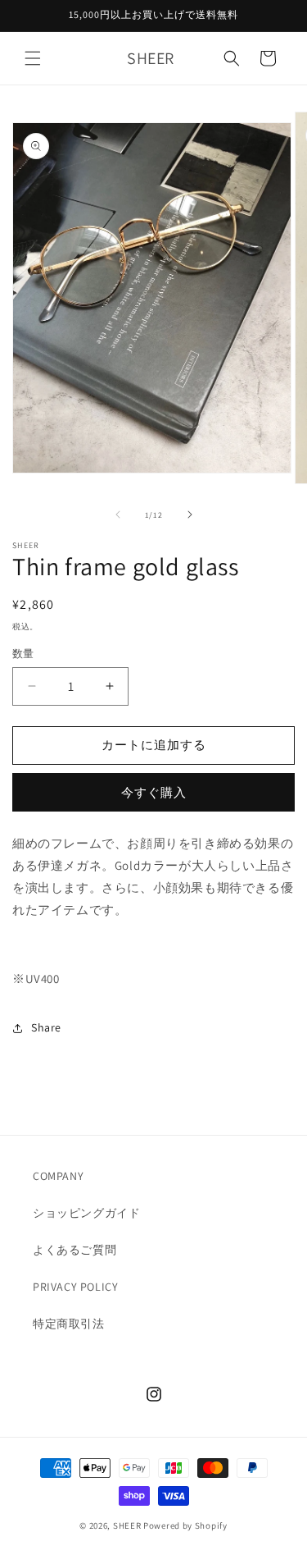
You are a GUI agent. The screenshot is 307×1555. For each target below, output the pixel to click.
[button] (33, 58)
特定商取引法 (69, 1323)
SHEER (127, 1525)
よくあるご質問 (74, 1249)
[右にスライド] (190, 514)
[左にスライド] (118, 514)
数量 (23, 654)
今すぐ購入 (154, 792)
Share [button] (46, 1027)
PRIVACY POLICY (75, 1286)
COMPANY (58, 1176)
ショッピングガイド (86, 1212)
